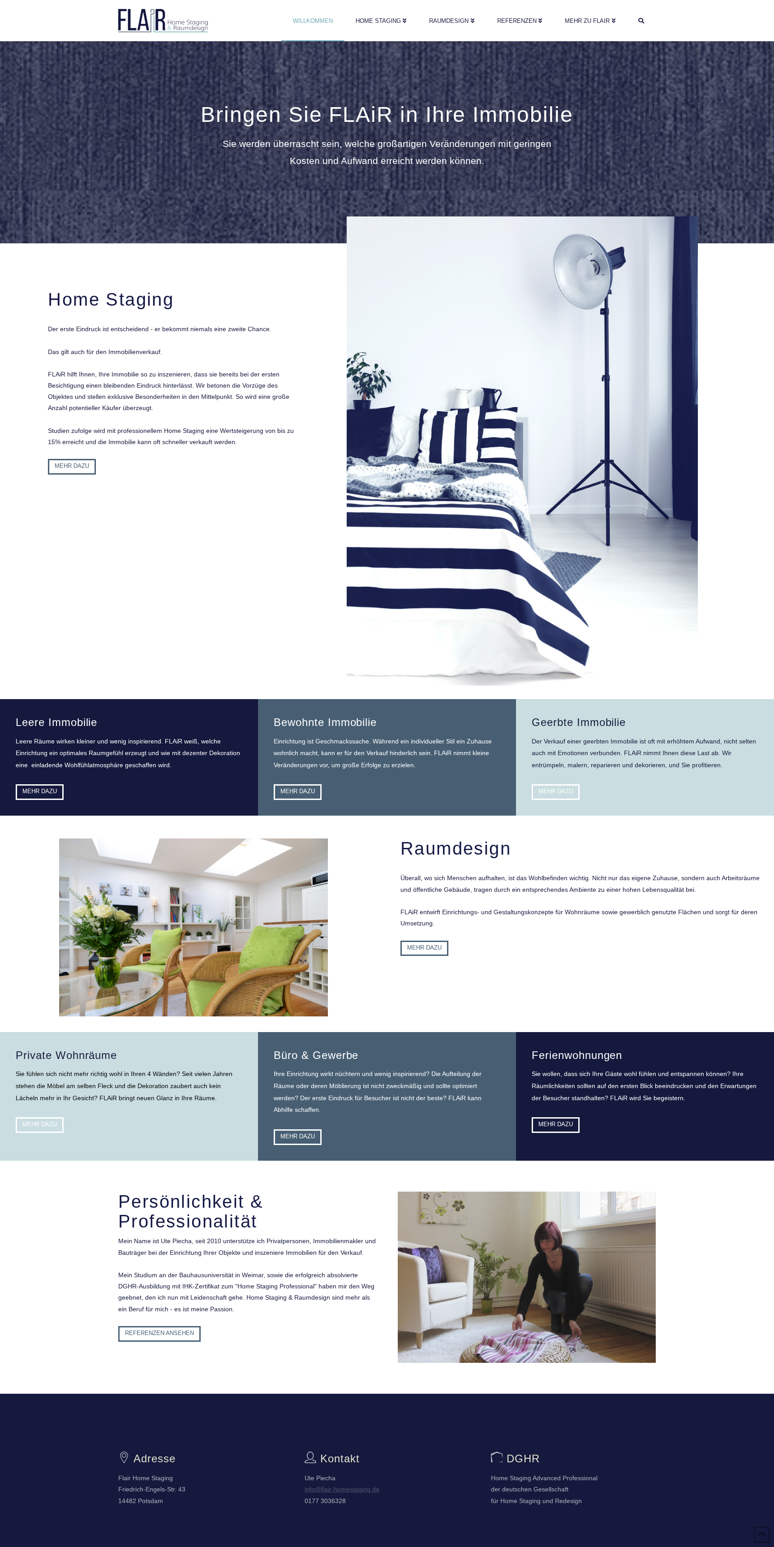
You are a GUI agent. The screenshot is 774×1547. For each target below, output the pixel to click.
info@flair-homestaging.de (342, 1489)
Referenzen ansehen (159, 1333)
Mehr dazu (72, 465)
